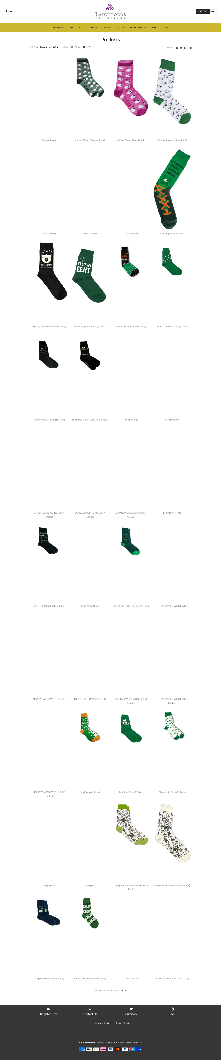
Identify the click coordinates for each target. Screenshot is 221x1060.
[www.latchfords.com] (110, 4)
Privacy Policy (123, 1023)
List (88, 47)
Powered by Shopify (134, 1042)
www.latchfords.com (94, 1042)
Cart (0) (202, 11)
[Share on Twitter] (181, 48)
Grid (77, 47)
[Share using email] (190, 48)
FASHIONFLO (138, 27)
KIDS (120, 27)
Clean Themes (118, 1042)
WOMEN (92, 27)
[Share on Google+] (186, 48)
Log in (166, 27)
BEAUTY (75, 27)
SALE (154, 27)
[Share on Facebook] (177, 48)
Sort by (33, 47)
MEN (107, 27)
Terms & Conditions (100, 1023)
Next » (124, 990)
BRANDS (58, 27)
